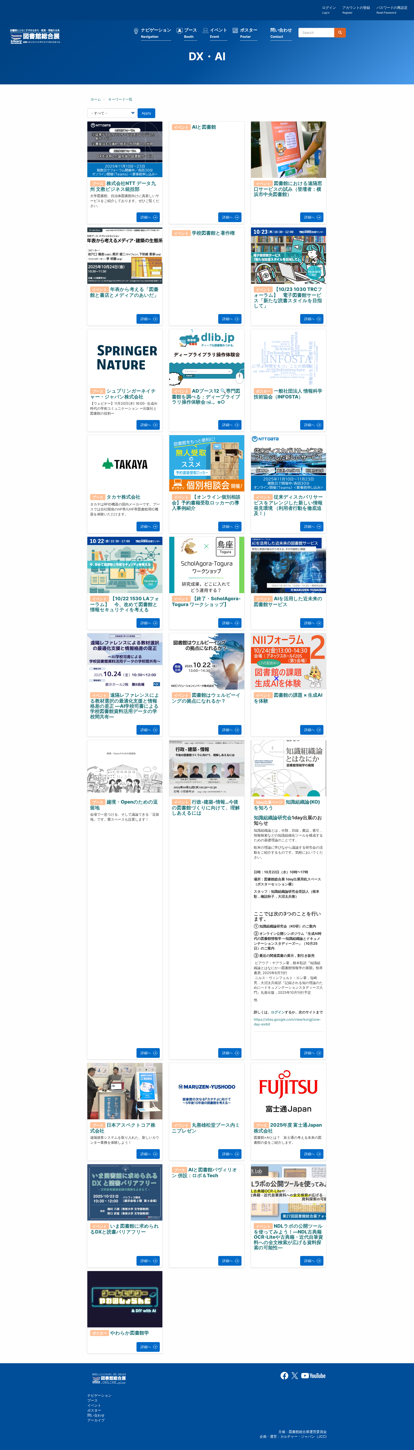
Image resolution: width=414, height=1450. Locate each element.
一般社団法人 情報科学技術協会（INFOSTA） (288, 394)
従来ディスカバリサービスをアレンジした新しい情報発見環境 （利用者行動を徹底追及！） (288, 505)
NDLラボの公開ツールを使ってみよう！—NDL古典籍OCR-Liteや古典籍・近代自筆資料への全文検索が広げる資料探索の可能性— (288, 1236)
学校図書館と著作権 (213, 233)
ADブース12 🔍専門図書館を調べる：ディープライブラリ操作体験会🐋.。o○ (206, 396)
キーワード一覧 (120, 99)
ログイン (329, 9)
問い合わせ (281, 33)
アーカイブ (96, 1420)
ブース (190, 33)
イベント (218, 33)
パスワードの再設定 (392, 9)
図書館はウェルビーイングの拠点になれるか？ (206, 698)
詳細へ (146, 217)
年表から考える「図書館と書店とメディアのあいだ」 (124, 292)
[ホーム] (36, 37)
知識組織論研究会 (273, 817)
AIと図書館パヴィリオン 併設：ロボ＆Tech (204, 1172)
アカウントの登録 (356, 9)
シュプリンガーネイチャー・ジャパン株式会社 (123, 394)
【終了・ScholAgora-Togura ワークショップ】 (206, 601)
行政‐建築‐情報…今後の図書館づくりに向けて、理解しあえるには (206, 807)
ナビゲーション (156, 33)
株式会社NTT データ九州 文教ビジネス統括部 (123, 186)
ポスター (248, 33)
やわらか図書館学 (129, 1333)
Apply (146, 113)
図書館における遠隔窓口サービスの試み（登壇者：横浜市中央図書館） (288, 188)
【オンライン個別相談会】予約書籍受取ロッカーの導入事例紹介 (206, 502)
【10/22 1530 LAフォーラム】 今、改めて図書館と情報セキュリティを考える (124, 604)
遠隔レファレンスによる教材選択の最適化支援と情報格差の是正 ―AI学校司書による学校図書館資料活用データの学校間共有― (124, 705)
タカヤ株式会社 (123, 497)
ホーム (96, 99)
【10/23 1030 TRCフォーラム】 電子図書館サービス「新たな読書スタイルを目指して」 (288, 297)
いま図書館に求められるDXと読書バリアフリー (124, 1229)
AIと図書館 (204, 127)
